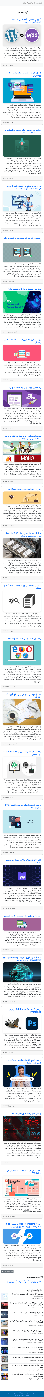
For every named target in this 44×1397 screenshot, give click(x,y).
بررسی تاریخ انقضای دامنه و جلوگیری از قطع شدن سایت (23, 1062)
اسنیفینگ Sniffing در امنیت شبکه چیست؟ (28, 1313)
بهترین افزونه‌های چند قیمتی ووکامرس (23, 489)
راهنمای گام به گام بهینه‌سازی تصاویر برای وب (22, 239)
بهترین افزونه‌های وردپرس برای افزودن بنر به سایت (22, 341)
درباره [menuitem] (28, 1393)
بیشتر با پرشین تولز (32, 3)
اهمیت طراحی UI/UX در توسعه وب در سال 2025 (24, 1172)
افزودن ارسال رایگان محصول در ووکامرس (22, 916)
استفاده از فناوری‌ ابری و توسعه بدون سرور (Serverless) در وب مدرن (22, 959)
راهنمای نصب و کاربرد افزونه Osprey (24, 638)
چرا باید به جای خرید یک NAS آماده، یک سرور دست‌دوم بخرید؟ (23, 535)
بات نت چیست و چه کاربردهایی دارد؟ (24, 289)
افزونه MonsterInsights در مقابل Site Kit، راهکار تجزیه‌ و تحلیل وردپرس (23, 1225)
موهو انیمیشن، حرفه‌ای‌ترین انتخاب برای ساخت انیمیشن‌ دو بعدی (23, 437)
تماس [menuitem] (34, 1393)
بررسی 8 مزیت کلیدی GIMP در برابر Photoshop (25, 1011)
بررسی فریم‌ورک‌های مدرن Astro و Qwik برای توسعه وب (23, 806)
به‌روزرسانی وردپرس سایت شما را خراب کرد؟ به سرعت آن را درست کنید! (24, 187)
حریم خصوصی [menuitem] (12, 1393)
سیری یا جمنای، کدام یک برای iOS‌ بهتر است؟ (28, 1331)
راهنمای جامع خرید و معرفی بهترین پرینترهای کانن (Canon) (26, 1322)
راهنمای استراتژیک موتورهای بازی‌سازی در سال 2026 (27, 1348)
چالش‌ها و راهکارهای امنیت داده (26, 1113)
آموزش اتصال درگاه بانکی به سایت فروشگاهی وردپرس (26, 21)
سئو (26, 1282)
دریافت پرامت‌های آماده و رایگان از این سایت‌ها (27, 1357)
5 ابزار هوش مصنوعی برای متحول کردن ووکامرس (23, 74)
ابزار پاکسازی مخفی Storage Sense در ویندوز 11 (26, 1339)
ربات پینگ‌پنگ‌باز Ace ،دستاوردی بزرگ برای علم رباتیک (27, 1366)
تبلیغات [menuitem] (21, 1393)
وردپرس (11, 1282)
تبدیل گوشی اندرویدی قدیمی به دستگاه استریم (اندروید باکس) (27, 1375)
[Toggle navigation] (4, 3)
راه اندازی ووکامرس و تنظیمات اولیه (25, 387)
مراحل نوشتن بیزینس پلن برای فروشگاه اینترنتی (23, 696)
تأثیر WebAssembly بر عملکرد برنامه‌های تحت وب (22, 861)
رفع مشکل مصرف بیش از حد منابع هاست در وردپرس (22, 753)
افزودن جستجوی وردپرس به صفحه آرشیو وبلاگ (22, 587)
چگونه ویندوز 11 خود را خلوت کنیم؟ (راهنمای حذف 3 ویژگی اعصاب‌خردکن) (26, 1304)
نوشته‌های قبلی (7, 1271)
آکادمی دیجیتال (36, 1282)
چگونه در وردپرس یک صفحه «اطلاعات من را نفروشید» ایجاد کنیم (22, 131)
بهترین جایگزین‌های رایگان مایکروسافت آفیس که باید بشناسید (27, 1295)
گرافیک (19, 1282)
